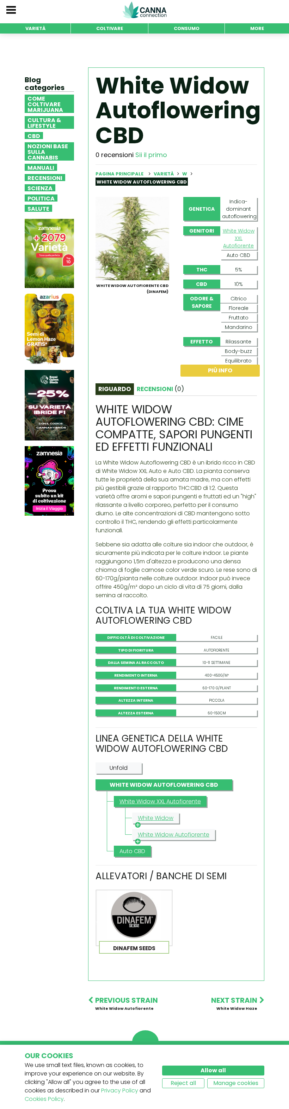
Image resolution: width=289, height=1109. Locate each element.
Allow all (213, 1070)
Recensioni (44, 177)
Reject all (183, 1083)
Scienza (40, 187)
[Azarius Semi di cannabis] (49, 329)
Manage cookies (235, 1083)
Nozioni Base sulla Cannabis (47, 151)
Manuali (40, 167)
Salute (38, 208)
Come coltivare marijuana (45, 104)
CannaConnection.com (144, 10)
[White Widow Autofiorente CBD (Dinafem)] (132, 238)
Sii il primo (151, 154)
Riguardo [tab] (114, 389)
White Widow (155, 818)
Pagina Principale (119, 173)
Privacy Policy (119, 1090)
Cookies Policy (44, 1099)
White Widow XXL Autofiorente (238, 238)
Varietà (164, 173)
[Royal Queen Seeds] (49, 405)
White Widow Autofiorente (173, 835)
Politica (41, 198)
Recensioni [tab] (160, 389)
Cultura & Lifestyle (44, 122)
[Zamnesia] (49, 253)
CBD (33, 135)
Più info (220, 370)
